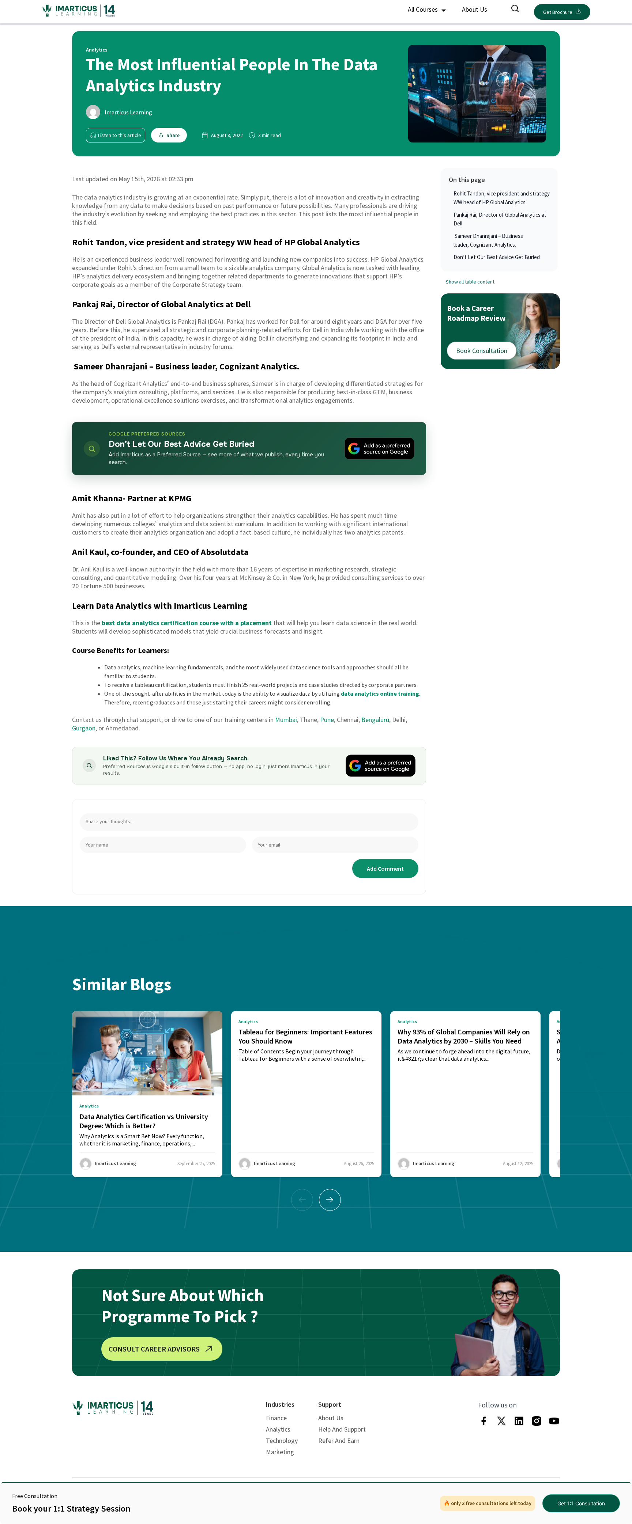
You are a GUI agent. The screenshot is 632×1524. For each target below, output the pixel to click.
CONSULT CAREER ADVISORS (154, 1348)
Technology (282, 1440)
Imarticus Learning (128, 112)
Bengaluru (375, 719)
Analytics (278, 1429)
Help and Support (342, 1429)
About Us (474, 9)
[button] (330, 1200)
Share (173, 135)
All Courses (423, 9)
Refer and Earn (339, 1440)
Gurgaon (83, 728)
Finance (276, 1418)
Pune (327, 719)
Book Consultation (481, 350)
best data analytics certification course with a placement (187, 623)
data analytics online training (380, 693)
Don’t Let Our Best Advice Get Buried (497, 257)
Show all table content (470, 281)
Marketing (280, 1452)
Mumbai (286, 719)
